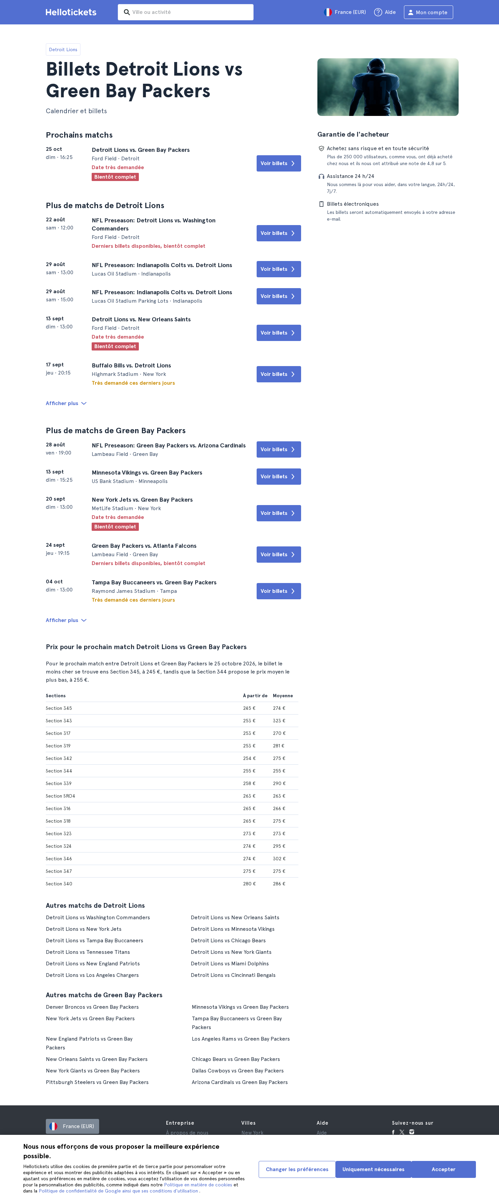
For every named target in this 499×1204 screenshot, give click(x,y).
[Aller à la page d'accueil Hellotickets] (72, 12)
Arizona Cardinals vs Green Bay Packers (240, 1082)
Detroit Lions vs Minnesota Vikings (233, 929)
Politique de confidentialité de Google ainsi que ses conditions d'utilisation (119, 1190)
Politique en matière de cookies (199, 1184)
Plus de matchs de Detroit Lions (105, 205)
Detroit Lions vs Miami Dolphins (230, 963)
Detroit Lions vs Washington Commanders (98, 917)
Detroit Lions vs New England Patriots (93, 963)
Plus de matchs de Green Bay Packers (116, 430)
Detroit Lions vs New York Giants (231, 952)
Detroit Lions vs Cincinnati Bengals (233, 975)
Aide (322, 1133)
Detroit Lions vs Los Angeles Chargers (92, 975)
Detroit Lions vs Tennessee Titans (88, 952)
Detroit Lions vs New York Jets (84, 929)
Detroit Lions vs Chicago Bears (228, 940)
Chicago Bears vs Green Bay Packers (236, 1059)
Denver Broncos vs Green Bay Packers (92, 1007)
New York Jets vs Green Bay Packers (90, 1018)
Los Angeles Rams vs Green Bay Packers (241, 1039)
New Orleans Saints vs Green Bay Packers (97, 1059)
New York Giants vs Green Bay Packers (93, 1070)
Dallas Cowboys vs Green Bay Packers (238, 1070)
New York (252, 1133)
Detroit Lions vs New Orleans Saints (235, 917)
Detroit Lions (63, 49)
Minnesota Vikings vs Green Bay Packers (240, 1007)
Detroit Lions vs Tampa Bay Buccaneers (94, 940)
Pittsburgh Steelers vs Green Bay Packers (97, 1082)
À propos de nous (187, 1133)
